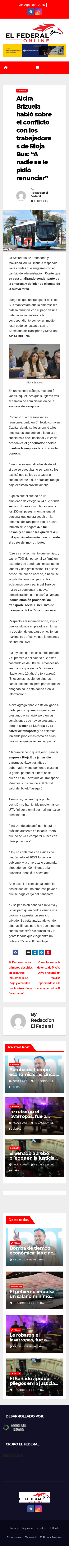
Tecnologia (31, 1537)
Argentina (16, 1286)
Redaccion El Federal (39, 194)
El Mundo (54, 1528)
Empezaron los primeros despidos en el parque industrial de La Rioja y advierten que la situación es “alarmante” (21, 978)
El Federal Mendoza (51, 1537)
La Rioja (21, 91)
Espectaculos (14, 1537)
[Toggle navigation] (37, 68)
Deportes (41, 1528)
